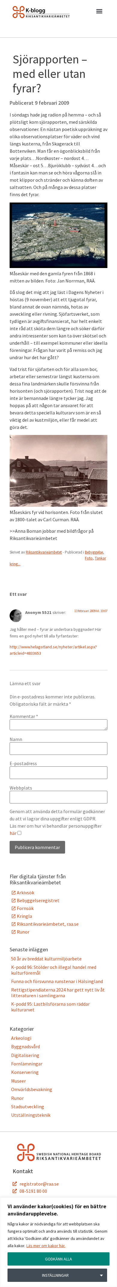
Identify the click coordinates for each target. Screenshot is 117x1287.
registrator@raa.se (39, 1184)
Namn (16, 739)
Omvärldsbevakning (31, 1089)
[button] (99, 12)
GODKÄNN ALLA (58, 1259)
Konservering (25, 1072)
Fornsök (25, 908)
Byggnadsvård (25, 1046)
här (13, 833)
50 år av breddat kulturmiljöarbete (46, 959)
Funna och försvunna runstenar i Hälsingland (57, 981)
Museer (18, 1081)
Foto (89, 558)
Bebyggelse (94, 552)
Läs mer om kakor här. (45, 1245)
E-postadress (23, 763)
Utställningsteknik (30, 1115)
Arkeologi (21, 1038)
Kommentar (24, 716)
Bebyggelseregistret (38, 900)
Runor (23, 932)
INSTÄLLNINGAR (55, 1275)
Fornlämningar (26, 1064)
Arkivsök (25, 892)
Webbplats (21, 787)
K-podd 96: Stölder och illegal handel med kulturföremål (53, 970)
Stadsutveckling (27, 1106)
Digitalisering (25, 1055)
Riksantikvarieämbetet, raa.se (48, 924)
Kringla (24, 916)
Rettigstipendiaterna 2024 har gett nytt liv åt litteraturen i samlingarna (58, 992)
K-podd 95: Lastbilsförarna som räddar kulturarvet (50, 1006)
